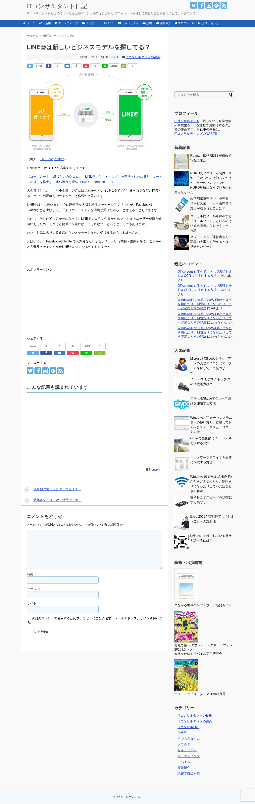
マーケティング (189, 756)
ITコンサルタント (186, 121)
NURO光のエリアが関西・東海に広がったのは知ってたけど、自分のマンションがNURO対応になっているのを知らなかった (203, 182)
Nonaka (154, 469)
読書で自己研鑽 (189, 773)
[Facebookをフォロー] (201, 5)
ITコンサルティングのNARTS (195, 133)
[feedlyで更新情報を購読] (216, 5)
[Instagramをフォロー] (208, 5)
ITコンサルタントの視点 (143, 57)
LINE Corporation (52, 159)
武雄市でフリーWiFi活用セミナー (57, 500)
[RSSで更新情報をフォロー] (224, 5)
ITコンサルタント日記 (57, 6)
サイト (31, 603)
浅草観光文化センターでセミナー (57, 489)
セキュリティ (187, 750)
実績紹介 (184, 767)
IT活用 (182, 733)
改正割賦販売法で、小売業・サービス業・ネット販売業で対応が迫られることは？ (211, 203)
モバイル (184, 761)
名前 (32, 574)
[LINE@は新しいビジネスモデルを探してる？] (67, 65)
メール (33, 588)
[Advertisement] (60, 300)
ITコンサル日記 (188, 727)
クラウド (184, 744)
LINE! (114, 65)
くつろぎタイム (189, 738)
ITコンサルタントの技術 (195, 715)
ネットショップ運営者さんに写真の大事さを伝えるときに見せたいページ (211, 241)
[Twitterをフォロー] (193, 5)
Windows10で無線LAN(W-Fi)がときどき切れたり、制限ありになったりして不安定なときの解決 (205, 304)
